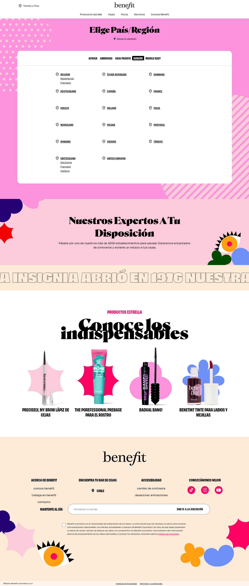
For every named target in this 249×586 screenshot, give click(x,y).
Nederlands (67, 78)
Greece (64, 108)
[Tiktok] (191, 490)
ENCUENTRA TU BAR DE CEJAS (98, 480)
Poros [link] (124, 14)
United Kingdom (116, 158)
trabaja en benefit (44, 495)
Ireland (111, 108)
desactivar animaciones (151, 495)
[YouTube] (219, 490)
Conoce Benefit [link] (160, 14)
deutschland (68, 91)
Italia (157, 108)
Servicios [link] (139, 14)
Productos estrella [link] (91, 14)
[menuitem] (91, 15)
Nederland (66, 124)
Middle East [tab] (153, 58)
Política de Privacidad (168, 534)
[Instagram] (205, 490)
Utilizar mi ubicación (126, 38)
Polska (111, 124)
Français (65, 82)
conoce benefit (44, 488)
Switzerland (68, 158)
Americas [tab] (106, 58)
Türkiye (158, 141)
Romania (65, 141)
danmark (159, 74)
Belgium (65, 74)
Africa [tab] (93, 58)
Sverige (111, 141)
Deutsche (66, 162)
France (158, 91)
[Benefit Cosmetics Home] (124, 6)
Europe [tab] (138, 58)
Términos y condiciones (151, 583)
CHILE (100, 491)
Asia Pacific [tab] (123, 58)
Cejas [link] (111, 14)
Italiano (65, 170)
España (111, 91)
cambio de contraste (151, 488)
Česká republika (117, 74)
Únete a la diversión (190, 509)
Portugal (159, 124)
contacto (44, 501)
